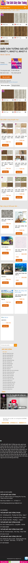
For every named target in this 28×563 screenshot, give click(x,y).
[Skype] (8, 435)
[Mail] (20, 429)
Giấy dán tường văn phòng (8, 375)
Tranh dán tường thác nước (8, 385)
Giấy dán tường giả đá (7, 362)
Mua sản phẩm (6, 77)
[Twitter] (14, 429)
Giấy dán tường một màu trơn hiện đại (10, 370)
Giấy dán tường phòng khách (9, 372)
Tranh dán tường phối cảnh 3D (9, 382)
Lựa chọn (5, 145)
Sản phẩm (5, 351)
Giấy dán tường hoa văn (8, 367)
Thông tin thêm (15, 85)
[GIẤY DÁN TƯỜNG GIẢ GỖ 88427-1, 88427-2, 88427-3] (14, 26)
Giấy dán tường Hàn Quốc (8, 353)
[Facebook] (8, 429)
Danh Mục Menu (5, 7)
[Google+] (20, 435)
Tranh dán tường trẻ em (7, 389)
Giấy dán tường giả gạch (8, 363)
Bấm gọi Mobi (4, 562)
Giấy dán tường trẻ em (7, 358)
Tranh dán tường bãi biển (8, 377)
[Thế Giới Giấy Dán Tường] (16, 63)
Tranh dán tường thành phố (8, 387)
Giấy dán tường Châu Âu (8, 357)
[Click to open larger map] (14, 470)
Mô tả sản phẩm (5, 85)
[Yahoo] (14, 435)
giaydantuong (3, 64)
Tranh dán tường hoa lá (7, 380)
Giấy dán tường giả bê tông (8, 360)
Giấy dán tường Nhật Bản (8, 355)
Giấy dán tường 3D (6, 368)
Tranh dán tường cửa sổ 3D (8, 378)
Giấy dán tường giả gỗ (13, 82)
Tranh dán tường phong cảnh (9, 384)
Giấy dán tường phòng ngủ (8, 373)
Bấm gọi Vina (24, 562)
